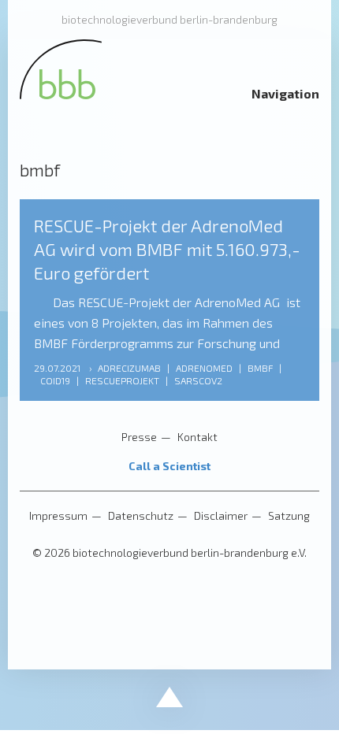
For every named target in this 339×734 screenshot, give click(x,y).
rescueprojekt (122, 380)
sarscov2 (198, 380)
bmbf (260, 367)
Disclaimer (221, 515)
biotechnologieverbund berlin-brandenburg (169, 19)
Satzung (289, 515)
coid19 (55, 380)
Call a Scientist (169, 466)
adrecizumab (129, 367)
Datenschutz (140, 515)
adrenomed (204, 367)
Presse (139, 436)
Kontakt (197, 436)
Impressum (58, 515)
